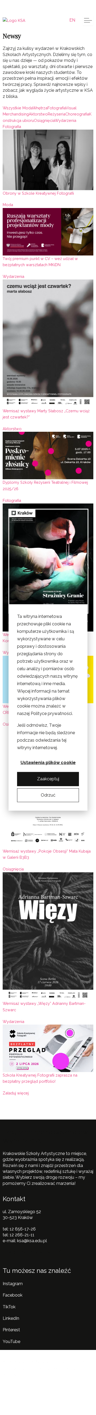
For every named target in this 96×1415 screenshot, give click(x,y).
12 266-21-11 (22, 1234)
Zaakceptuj (48, 778)
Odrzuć (48, 795)
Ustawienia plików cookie (48, 762)
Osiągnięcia (13, 869)
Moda (8, 204)
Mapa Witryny (16, 1397)
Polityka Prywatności (23, 1390)
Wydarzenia (13, 276)
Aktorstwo (12, 428)
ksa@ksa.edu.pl (32, 1240)
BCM (30, 1368)
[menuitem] (72, 20)
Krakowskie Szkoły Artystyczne (46, 6)
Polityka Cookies (63, 1390)
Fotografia (12, 126)
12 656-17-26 (23, 1229)
